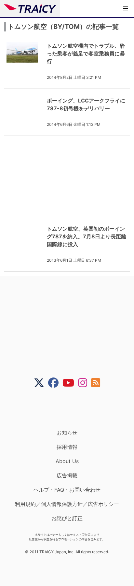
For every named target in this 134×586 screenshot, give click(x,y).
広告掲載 (67, 475)
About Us (67, 461)
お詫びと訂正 (67, 518)
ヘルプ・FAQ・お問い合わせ (67, 489)
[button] (125, 8)
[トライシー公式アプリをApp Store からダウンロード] (71, 408)
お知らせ (67, 432)
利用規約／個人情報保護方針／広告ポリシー (67, 504)
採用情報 (67, 447)
